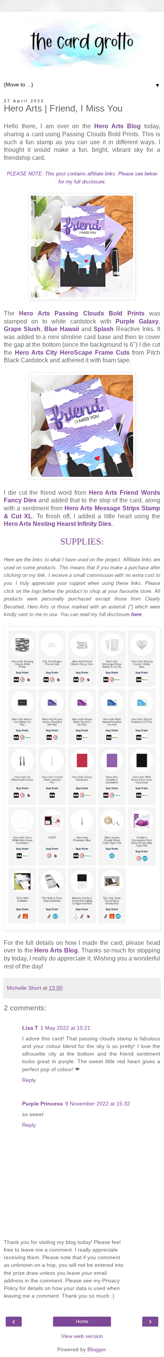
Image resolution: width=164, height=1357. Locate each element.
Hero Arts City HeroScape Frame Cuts (72, 352)
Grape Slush (22, 329)
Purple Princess (42, 1104)
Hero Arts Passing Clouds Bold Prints (81, 313)
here (136, 614)
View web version (82, 1336)
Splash (103, 329)
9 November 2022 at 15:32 (97, 1104)
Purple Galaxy (137, 321)
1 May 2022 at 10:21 (65, 1028)
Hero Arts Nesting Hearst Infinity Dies (57, 524)
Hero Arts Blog (117, 126)
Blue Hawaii (61, 329)
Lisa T (30, 1028)
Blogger (96, 1349)
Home (82, 1321)
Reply (29, 1080)
